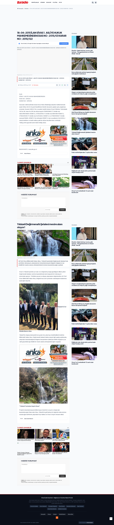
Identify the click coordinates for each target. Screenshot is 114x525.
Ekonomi (48, 2)
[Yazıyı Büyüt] (57, 85)
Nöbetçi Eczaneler (62, 508)
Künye (49, 514)
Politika (55, 2)
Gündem (42, 2)
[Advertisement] (57, 20)
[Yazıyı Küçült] (60, 85)
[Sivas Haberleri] (22, 2)
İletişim (55, 514)
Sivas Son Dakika (34, 506)
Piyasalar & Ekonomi (71, 506)
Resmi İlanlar (35, 2)
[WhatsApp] (62, 85)
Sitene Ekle (70, 514)
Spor (60, 2)
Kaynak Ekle (64, 43)
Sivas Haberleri (43, 506)
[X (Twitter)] (65, 85)
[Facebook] (67, 85)
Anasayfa (21, 8)
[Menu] (95, 2)
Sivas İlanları (62, 506)
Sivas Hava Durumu (52, 508)
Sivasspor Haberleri (53, 506)
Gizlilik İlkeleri (62, 514)
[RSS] (57, 517)
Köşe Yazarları (80, 506)
